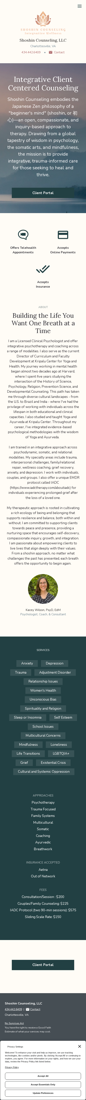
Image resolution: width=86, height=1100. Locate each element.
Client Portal (43, 193)
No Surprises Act (14, 1023)
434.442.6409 (31, 52)
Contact (59, 52)
